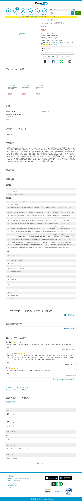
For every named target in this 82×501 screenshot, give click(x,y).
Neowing (8, 387)
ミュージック (18, 387)
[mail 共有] (70, 61)
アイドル (17, 390)
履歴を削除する (10, 402)
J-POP (26, 387)
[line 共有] (61, 61)
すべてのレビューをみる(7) (64, 379)
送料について (47, 48)
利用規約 (10, 476)
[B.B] (74, 375)
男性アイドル (26, 390)
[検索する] (72, 13)
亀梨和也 (44, 26)
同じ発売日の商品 (12, 458)
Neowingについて (13, 483)
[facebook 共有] (53, 61)
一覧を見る (70, 315)
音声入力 (78, 13)
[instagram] (63, 484)
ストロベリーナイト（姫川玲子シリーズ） (18, 449)
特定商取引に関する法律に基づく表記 (19, 478)
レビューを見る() (55, 44)
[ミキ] (74, 364)
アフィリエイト (12, 487)
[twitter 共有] (45, 61)
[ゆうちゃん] (72, 349)
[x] (54, 484)
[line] (58, 484)
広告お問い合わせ (13, 485)
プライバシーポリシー (14, 480)
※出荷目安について (57, 38)
